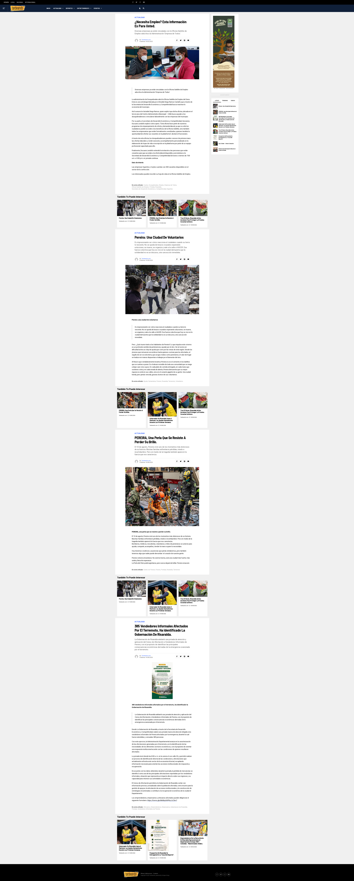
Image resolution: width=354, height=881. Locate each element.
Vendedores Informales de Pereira (149, 809)
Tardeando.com (146, 39)
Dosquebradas (153, 185)
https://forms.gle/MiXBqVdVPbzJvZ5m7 (162, 800)
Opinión (6, 2)
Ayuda (146, 381)
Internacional (30, 2)
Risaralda (158, 187)
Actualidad (57, 8)
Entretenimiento (83, 8)
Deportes (69, 8)
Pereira (158, 381)
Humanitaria (152, 381)
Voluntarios (179, 381)
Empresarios (166, 807)
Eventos (97, 8)
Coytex (146, 185)
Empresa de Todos (170, 185)
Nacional (20, 2)
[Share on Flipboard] (184, 40)
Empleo (161, 185)
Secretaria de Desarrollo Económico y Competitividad (149, 189)
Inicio (48, 8)
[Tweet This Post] (180, 40)
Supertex (170, 189)
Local (13, 2)
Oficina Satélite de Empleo (140, 187)
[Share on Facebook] (177, 40)
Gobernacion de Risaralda (179, 807)
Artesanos (147, 807)
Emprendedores (156, 807)
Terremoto (171, 381)
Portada (152, 187)
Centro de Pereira (149, 569)
